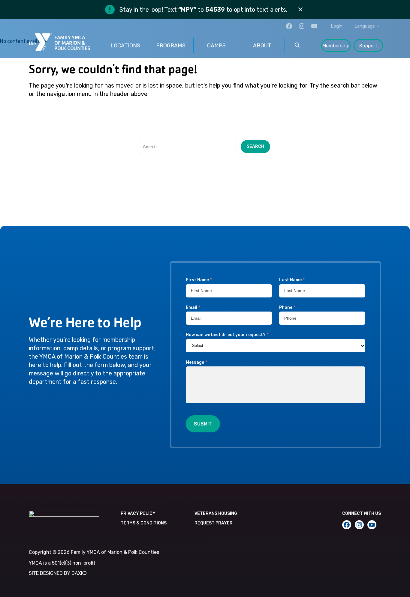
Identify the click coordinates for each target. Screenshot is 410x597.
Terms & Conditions (144, 523)
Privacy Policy (138, 513)
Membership (335, 46)
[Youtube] (314, 26)
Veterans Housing (215, 513)
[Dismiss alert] (300, 9)
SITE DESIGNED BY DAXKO (58, 573)
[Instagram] (301, 26)
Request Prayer (213, 523)
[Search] (297, 45)
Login (336, 26)
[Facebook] (289, 26)
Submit (203, 424)
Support (368, 46)
